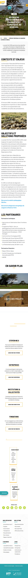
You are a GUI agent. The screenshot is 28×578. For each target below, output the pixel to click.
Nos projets (17, 526)
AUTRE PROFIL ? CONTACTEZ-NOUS (14, 439)
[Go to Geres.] (1, 38)
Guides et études (7, 550)
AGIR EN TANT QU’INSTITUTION (14, 404)
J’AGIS (15, 5)
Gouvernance (6, 528)
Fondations (17, 554)
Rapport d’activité (7, 537)
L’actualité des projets (8, 547)
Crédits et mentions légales (9, 565)
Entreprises (17, 547)
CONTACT (23, 3)
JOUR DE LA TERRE (20, 5)
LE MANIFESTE (10, 5)
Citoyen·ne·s (17, 545)
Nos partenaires (7, 532)
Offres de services (19, 530)
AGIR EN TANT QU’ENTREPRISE (14, 377)
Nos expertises (18, 528)
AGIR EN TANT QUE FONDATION (14, 429)
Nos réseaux (6, 535)
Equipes (5, 526)
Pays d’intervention (19, 524)
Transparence (6, 530)
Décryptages (6, 552)
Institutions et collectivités (18, 550)
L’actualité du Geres (8, 545)
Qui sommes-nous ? (7, 524)
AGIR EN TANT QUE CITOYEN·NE (14, 352)
